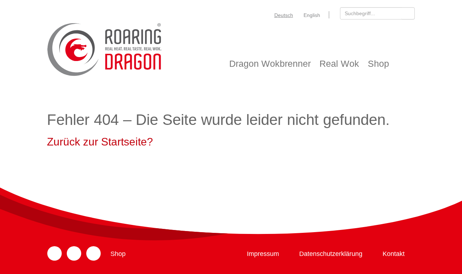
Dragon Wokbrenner (270, 63)
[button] (408, 13)
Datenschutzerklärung (330, 253)
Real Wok (339, 63)
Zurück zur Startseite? (100, 142)
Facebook (74, 253)
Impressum (263, 253)
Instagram (54, 253)
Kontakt (394, 253)
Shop (378, 63)
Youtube (93, 253)
